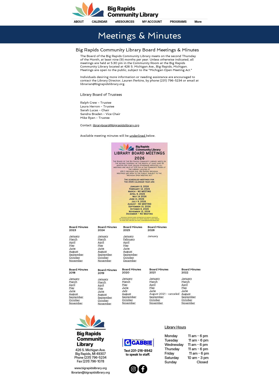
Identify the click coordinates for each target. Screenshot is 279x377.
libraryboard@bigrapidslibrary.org (116, 125)
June (72, 290)
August (73, 293)
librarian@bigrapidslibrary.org (102, 84)
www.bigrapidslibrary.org (90, 368)
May (71, 287)
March (73, 281)
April (72, 284)
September (76, 297)
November (76, 303)
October (74, 300)
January (74, 278)
